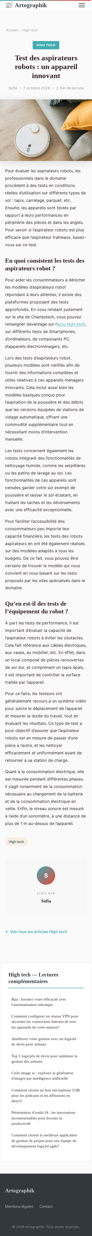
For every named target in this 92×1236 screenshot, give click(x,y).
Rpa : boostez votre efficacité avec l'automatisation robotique (39, 1002)
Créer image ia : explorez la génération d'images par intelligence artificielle (42, 1075)
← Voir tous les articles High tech (36, 931)
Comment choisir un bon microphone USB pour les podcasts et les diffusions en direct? (46, 1095)
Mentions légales (19, 1206)
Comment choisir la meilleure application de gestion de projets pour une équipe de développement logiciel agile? (44, 1140)
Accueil (12, 30)
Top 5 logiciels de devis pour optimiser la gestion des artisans (44, 1058)
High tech (30, 30)
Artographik (26, 5)
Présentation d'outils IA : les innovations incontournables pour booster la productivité (43, 1118)
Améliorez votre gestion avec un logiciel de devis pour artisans (44, 1041)
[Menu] (82, 5)
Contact (46, 1206)
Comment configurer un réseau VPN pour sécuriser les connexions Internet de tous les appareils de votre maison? (45, 1021)
